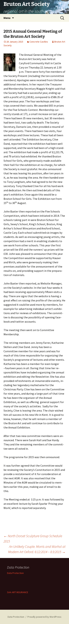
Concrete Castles (39, 41)
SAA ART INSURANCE (17, 592)
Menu (7, 18)
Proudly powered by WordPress (44, 616)
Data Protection (15, 573)
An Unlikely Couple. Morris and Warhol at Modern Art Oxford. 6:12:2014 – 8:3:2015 (36, 549)
